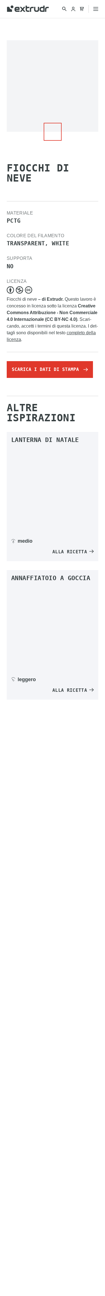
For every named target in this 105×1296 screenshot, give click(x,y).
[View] (52, 489)
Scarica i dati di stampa (45, 369)
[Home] (28, 9)
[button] (52, 131)
